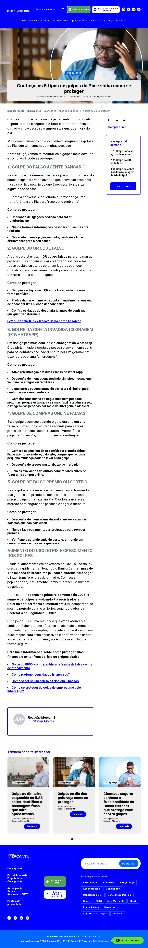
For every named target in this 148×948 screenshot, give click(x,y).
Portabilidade (91, 907)
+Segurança (34, 111)
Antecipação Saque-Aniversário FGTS (17, 891)
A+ (124, 120)
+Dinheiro (109, 882)
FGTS (99, 901)
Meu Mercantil (30, 20)
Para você (63, 20)
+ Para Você (90, 882)
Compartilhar (117, 127)
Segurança (107, 20)
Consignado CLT (92, 895)
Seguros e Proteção (95, 913)
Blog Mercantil (15, 111)
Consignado (14, 868)
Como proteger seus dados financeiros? (41, 674)
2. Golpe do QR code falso (120, 161)
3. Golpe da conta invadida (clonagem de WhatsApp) (122, 172)
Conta (86, 901)
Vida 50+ (120, 20)
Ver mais (123, 186)
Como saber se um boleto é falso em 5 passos (45, 681)
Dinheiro (94, 20)
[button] (69, 839)
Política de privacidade (14, 903)
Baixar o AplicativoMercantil (108, 9)
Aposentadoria (79, 20)
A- (109, 120)
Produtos (45, 20)
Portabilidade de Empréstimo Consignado (17, 878)
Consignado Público (119, 895)
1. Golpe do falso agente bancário (121, 153)
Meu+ (133, 901)
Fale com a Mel (81, 9)
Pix (12, 119)
